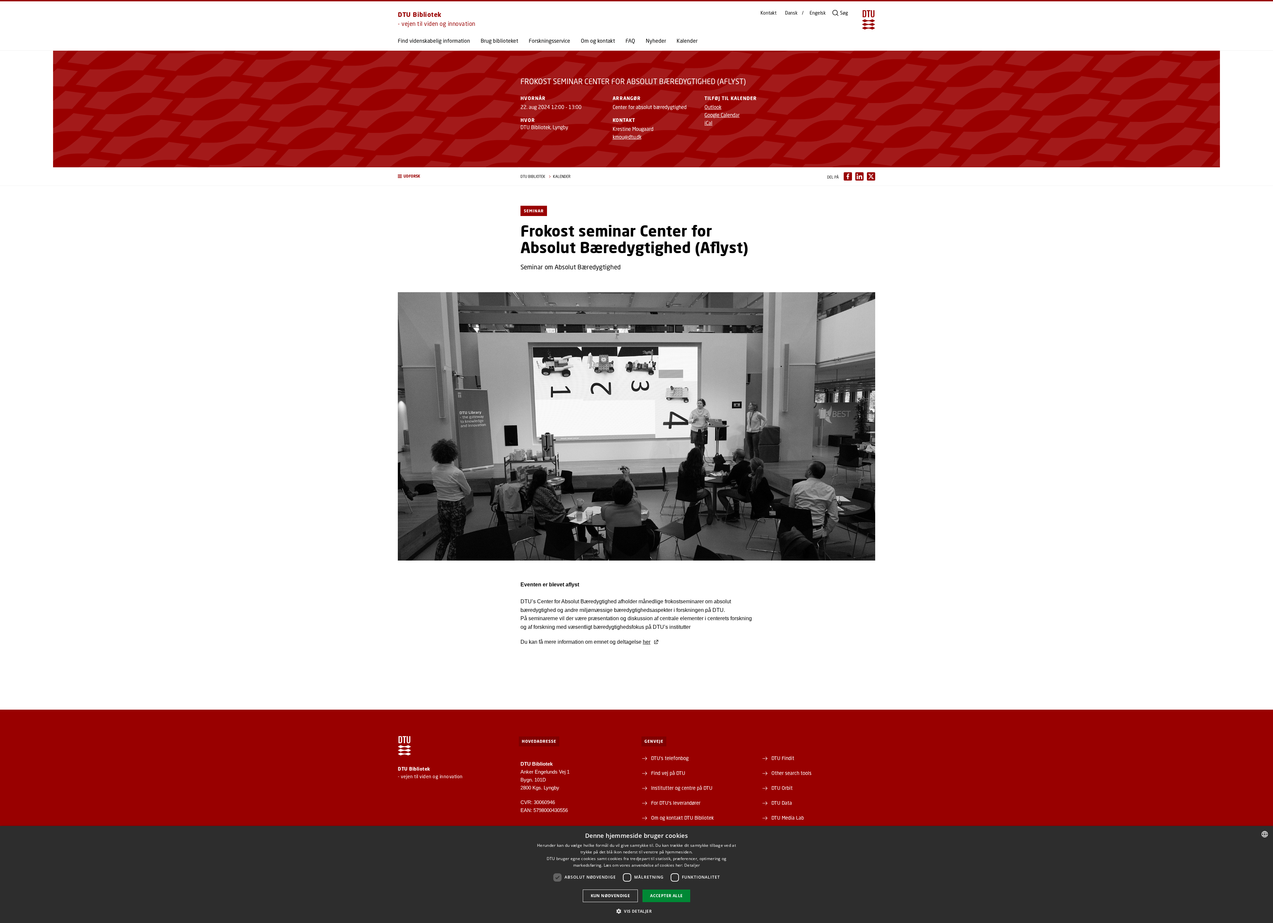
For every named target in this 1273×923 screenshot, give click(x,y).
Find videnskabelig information (434, 40)
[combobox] (1264, 834)
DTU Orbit (782, 788)
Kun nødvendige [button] (610, 895)
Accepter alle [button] (666, 895)
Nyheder (656, 40)
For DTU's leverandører (675, 803)
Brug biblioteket (499, 40)
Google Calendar (722, 115)
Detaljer (692, 865)
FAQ (630, 40)
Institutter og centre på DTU (681, 788)
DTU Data (781, 803)
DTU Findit (782, 758)
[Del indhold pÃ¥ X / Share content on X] (871, 176)
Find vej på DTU (668, 773)
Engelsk (818, 13)
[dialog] (636, 874)
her (646, 642)
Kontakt (768, 13)
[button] (452, 176)
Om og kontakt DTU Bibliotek (682, 818)
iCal (708, 123)
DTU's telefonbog (670, 758)
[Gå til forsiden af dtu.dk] (868, 20)
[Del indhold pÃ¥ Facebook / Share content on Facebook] (848, 176)
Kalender (687, 40)
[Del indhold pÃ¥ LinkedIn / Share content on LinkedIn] (859, 176)
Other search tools (791, 773)
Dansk (791, 13)
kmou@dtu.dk (627, 137)
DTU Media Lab (787, 818)
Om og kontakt (598, 40)
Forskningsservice (549, 40)
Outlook (712, 107)
